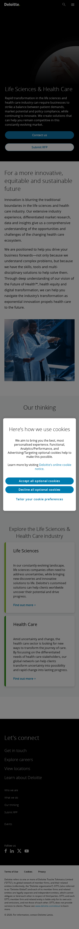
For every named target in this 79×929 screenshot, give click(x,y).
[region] (39, 464)
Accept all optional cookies (39, 481)
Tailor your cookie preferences (39, 499)
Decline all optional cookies (39, 490)
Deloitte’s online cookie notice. (53, 467)
